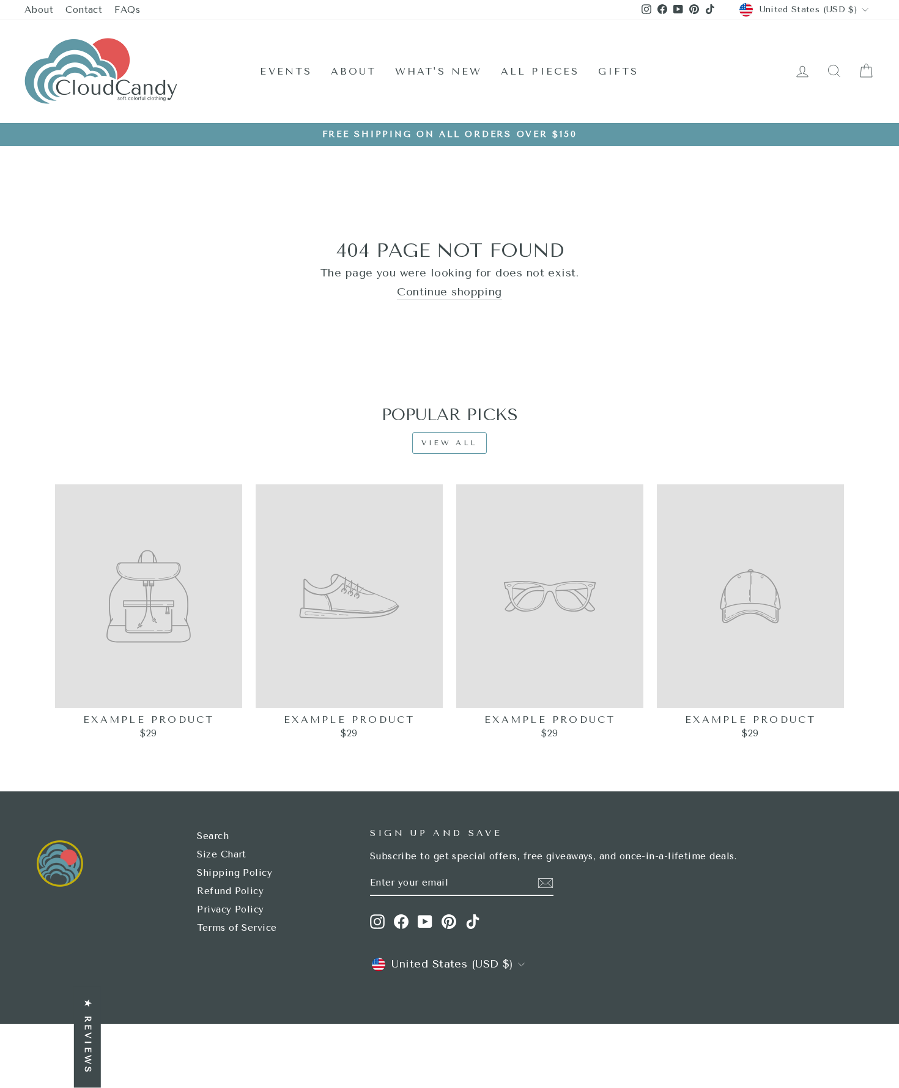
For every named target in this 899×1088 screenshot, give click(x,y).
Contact (83, 9)
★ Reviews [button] (88, 1037)
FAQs (127, 9)
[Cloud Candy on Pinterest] (449, 921)
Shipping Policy (234, 872)
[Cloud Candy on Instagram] (377, 921)
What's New (439, 71)
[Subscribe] (545, 883)
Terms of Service (236, 927)
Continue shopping (449, 292)
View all (449, 443)
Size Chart (221, 854)
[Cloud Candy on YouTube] (425, 921)
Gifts (618, 71)
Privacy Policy (230, 909)
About (38, 9)
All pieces (540, 71)
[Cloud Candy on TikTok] (472, 921)
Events (286, 71)
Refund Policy (230, 891)
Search (213, 836)
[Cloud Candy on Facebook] (401, 921)
